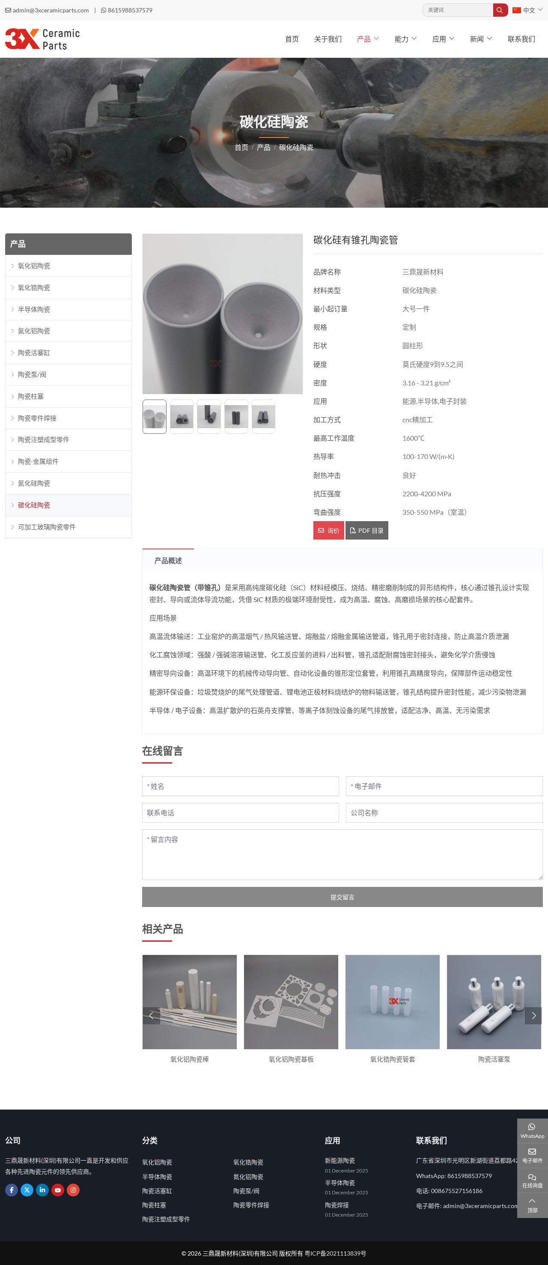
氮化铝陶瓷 (34, 330)
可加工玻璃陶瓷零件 (47, 526)
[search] (500, 10)
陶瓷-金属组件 (38, 461)
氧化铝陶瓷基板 (291, 1059)
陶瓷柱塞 (31, 396)
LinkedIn (42, 1190)
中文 (529, 10)
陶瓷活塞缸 (34, 352)
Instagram (73, 1190)
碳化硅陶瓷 (34, 505)
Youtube (57, 1190)
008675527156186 (456, 1190)
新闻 (477, 39)
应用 (439, 39)
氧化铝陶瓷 (34, 265)
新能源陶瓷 (340, 1160)
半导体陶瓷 (34, 309)
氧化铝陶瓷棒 (189, 1059)
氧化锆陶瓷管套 (392, 1059)
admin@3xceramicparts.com (51, 10)
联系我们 (521, 39)
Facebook (11, 1190)
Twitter (27, 1190)
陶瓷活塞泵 (494, 1059)
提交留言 (342, 897)
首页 (292, 39)
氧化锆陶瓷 (34, 287)
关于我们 (328, 39)
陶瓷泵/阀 (32, 374)
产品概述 (168, 560)
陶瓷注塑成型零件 (43, 439)
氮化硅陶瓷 (34, 483)
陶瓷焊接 (337, 1204)
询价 (333, 530)
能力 (401, 39)
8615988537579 (130, 10)
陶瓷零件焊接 (37, 417)
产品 (364, 39)
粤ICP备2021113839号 (335, 1253)
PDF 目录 (371, 530)
